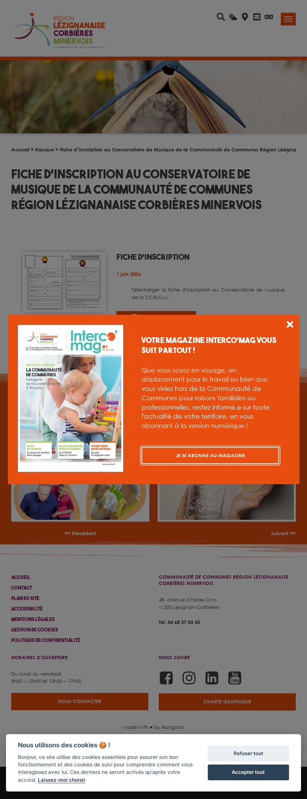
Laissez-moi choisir (61, 780)
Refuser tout (248, 753)
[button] (290, 325)
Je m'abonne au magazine (210, 455)
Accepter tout (248, 772)
